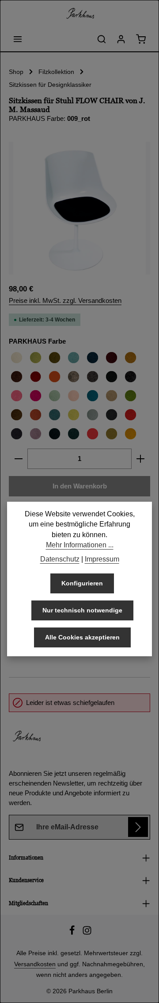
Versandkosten (35, 964)
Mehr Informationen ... (80, 545)
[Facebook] (73, 933)
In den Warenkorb (80, 486)
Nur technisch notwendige (82, 610)
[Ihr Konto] (121, 39)
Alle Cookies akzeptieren (82, 637)
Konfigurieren (82, 583)
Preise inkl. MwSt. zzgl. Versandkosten (65, 300)
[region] (79, 208)
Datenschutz (60, 559)
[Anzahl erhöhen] (140, 459)
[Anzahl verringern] (18, 459)
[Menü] (17, 39)
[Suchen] (101, 39)
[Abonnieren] (138, 827)
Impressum (102, 559)
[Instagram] (87, 933)
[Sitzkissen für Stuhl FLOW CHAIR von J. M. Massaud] (79, 208)
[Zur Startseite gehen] (79, 13)
